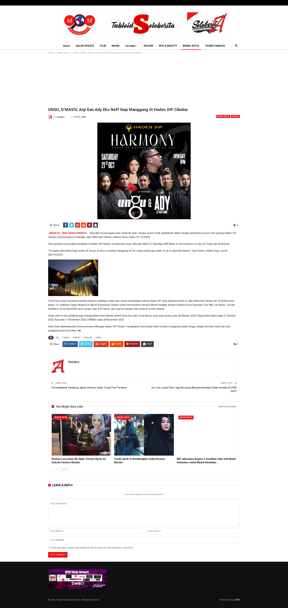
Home (66, 45)
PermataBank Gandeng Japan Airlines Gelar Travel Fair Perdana (89, 387)
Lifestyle (130, 45)
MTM (237, 600)
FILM (103, 45)
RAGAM (148, 45)
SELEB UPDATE (85, 45)
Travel (235, 116)
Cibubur (66, 337)
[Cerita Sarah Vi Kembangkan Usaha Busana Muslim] (144, 435)
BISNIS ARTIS (191, 45)
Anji (57, 337)
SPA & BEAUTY (168, 45)
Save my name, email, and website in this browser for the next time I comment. (92, 547)
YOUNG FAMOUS (215, 45)
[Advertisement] (144, 79)
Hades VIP (88, 337)
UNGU (98, 337)
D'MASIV (76, 337)
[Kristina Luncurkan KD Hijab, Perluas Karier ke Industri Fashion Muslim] (81, 435)
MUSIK (115, 45)
